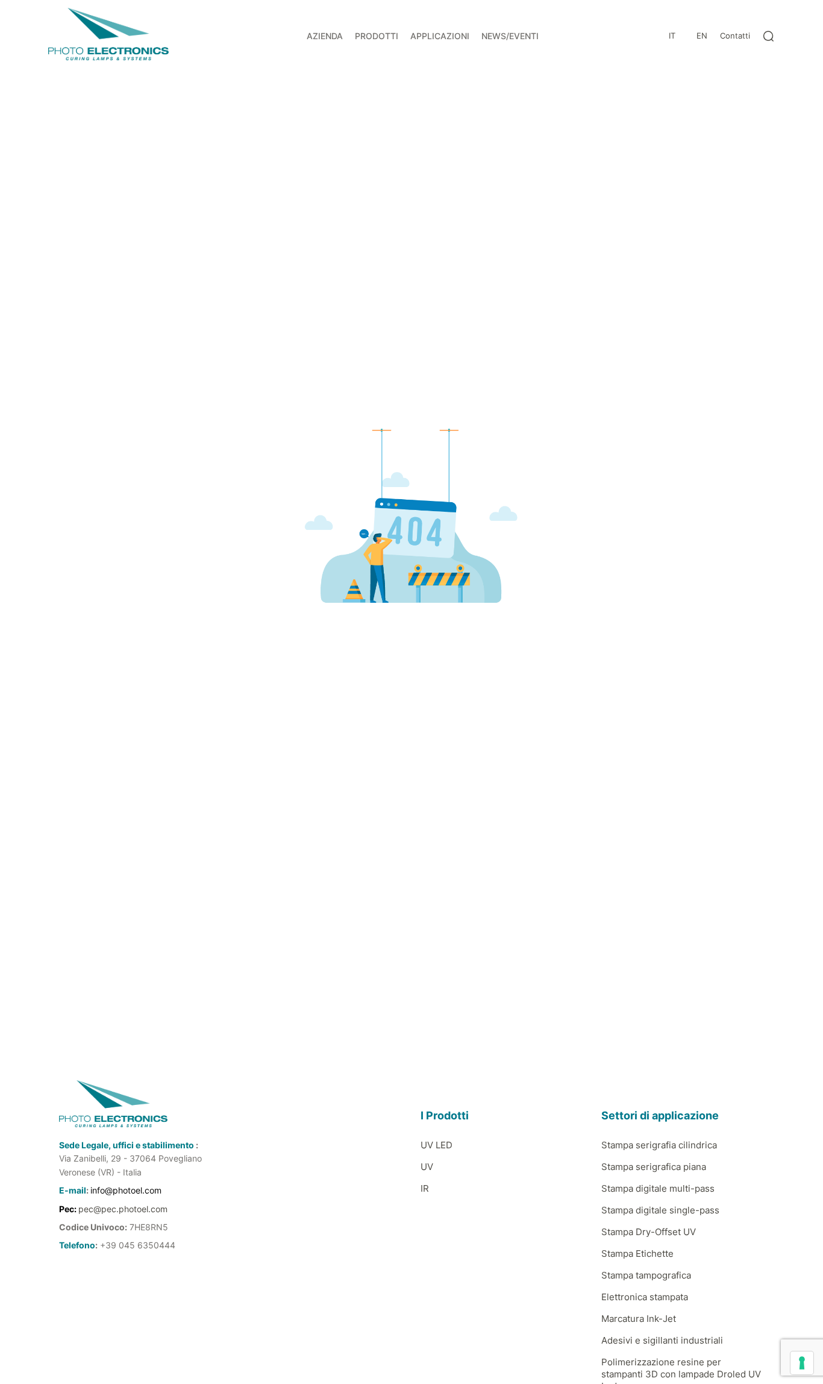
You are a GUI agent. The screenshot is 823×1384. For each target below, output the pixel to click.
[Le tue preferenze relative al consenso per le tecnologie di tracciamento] (801, 1362)
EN (701, 35)
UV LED (436, 1145)
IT (672, 35)
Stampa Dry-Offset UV (648, 1232)
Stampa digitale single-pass (660, 1210)
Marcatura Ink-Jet (638, 1318)
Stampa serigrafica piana (653, 1166)
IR (425, 1188)
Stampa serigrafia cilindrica (659, 1145)
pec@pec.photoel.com (122, 1209)
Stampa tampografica (646, 1275)
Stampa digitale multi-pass (658, 1188)
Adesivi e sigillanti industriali (662, 1340)
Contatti (735, 35)
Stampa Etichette (637, 1253)
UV (427, 1166)
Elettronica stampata (644, 1297)
